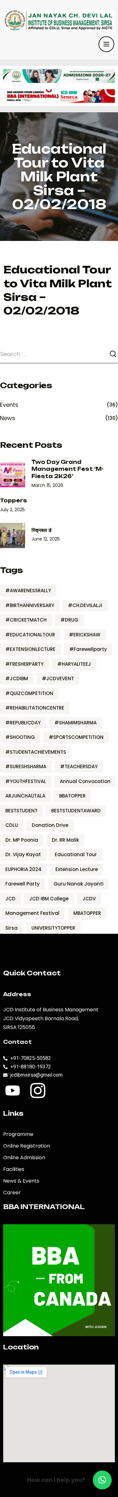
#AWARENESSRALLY (28, 590)
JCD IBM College (49, 898)
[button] (102, 1480)
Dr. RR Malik (65, 840)
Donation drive (50, 825)
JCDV (89, 898)
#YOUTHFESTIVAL (25, 781)
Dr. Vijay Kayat (23, 854)
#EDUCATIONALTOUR (30, 634)
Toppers (13, 500)
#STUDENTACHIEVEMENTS (35, 752)
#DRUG (69, 620)
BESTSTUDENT (21, 810)
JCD (10, 898)
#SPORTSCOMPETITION (76, 737)
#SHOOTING (20, 737)
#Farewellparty (88, 649)
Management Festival (32, 913)
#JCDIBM (16, 678)
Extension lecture (76, 869)
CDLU (11, 825)
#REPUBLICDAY (23, 722)
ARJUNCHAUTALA (25, 795)
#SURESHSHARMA (25, 766)
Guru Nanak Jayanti (78, 883)
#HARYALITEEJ (74, 664)
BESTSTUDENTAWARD (76, 810)
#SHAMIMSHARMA (75, 722)
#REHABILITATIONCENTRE (34, 708)
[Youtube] (12, 1090)
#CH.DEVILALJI (85, 605)
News (7, 418)
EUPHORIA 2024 (23, 869)
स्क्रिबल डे (41, 530)
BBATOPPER (72, 795)
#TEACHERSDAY (79, 766)
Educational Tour (76, 854)
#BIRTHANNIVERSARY (29, 605)
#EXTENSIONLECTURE (30, 649)
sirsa (11, 928)
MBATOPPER (87, 913)
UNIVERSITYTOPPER (53, 928)
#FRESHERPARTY (24, 664)
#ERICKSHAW (84, 634)
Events (9, 405)
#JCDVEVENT (58, 678)
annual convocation (85, 781)
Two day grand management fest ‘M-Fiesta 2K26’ (67, 469)
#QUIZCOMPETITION (29, 693)
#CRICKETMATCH (26, 620)
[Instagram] (37, 1090)
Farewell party (22, 883)
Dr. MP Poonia (21, 840)
